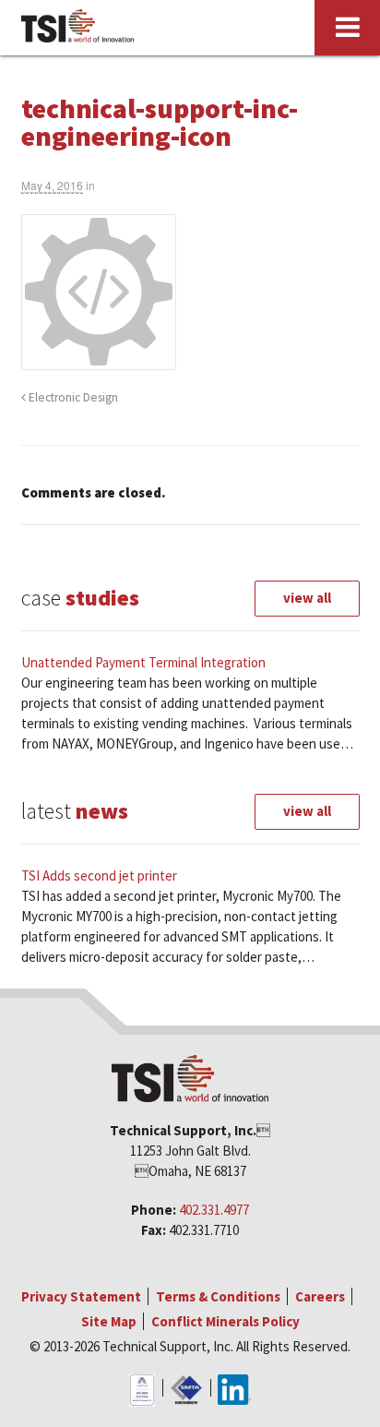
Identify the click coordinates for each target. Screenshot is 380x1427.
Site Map (109, 1321)
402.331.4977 (214, 1209)
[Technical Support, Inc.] (77, 27)
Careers (320, 1296)
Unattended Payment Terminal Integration (143, 662)
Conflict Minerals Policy (225, 1321)
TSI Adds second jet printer (99, 875)
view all (307, 597)
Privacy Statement (81, 1296)
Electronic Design (72, 397)
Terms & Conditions (218, 1296)
